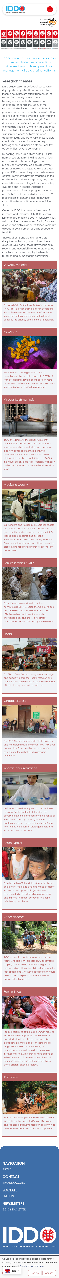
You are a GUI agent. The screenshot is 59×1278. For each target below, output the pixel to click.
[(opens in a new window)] (48, 22)
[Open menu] (50, 9)
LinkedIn (8, 1196)
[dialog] (29, 1266)
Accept (49, 1273)
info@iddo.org (13, 1182)
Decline (35, 1273)
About (6, 1169)
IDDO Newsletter (14, 1209)
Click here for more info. (32, 1266)
